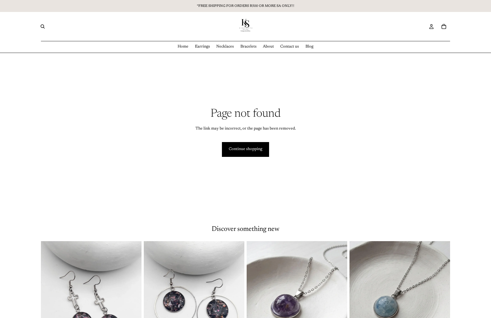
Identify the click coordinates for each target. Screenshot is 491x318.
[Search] (42, 26)
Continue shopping (245, 149)
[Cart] (444, 26)
